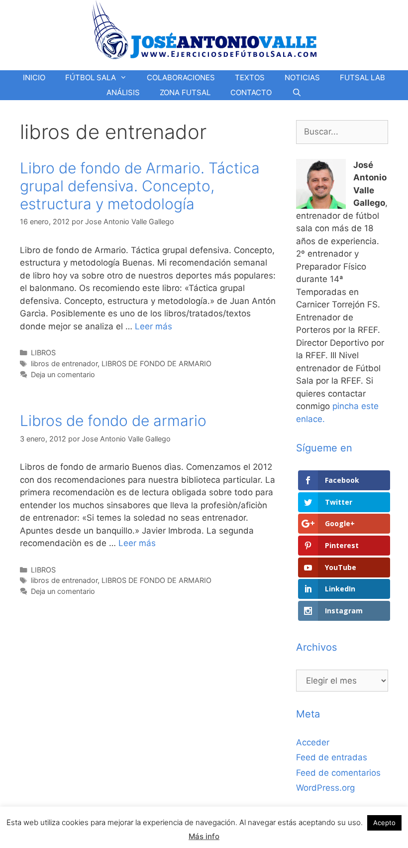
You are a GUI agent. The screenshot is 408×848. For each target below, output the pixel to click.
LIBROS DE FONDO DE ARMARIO (156, 363)
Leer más (153, 326)
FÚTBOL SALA (90, 77)
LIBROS (43, 352)
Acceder (312, 742)
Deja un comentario (63, 374)
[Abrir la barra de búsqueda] (296, 92)
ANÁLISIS (123, 92)
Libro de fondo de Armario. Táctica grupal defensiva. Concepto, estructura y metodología (140, 186)
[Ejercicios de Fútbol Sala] (204, 29)
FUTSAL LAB (362, 77)
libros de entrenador (64, 363)
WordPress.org (325, 788)
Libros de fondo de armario (113, 420)
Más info (204, 836)
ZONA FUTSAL (185, 92)
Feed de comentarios (338, 773)
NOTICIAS (302, 77)
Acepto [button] (384, 823)
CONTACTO (251, 92)
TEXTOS (250, 77)
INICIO (34, 77)
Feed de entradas (331, 757)
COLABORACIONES (181, 77)
